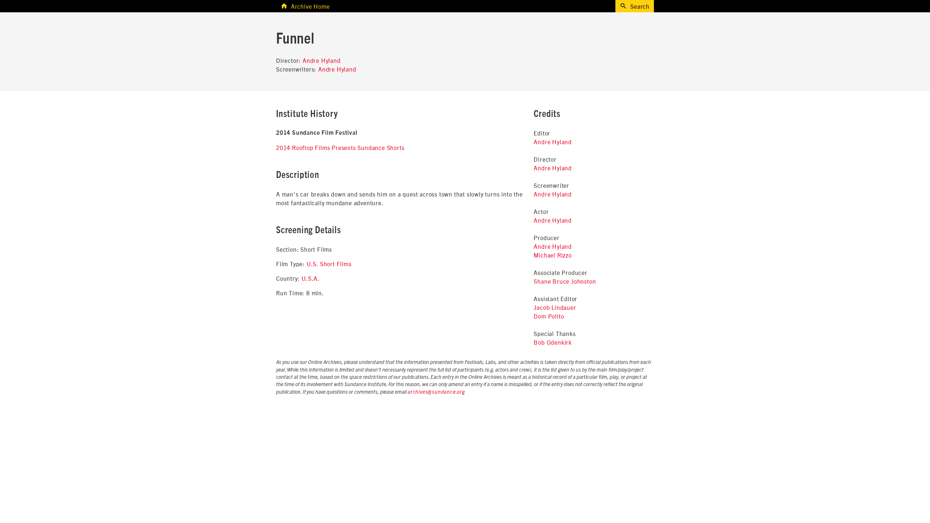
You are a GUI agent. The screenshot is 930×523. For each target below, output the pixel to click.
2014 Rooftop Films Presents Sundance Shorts (340, 147)
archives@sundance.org (436, 392)
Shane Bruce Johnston (565, 281)
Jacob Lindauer (555, 307)
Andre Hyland (322, 60)
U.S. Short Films (329, 263)
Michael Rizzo (552, 255)
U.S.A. (311, 278)
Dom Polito (549, 316)
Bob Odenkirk (553, 342)
